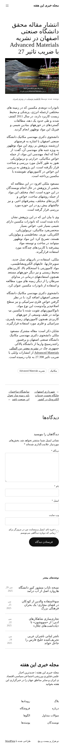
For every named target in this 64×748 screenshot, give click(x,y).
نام (56, 486)
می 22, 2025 (9, 622)
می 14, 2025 (9, 639)
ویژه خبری (18, 99)
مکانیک (53, 371)
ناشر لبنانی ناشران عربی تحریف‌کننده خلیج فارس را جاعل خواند (42, 639)
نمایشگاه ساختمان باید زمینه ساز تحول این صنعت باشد (18, 395)
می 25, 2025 (8, 604)
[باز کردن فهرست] (7, 6)
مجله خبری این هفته (46, 5)
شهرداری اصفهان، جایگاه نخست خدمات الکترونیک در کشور (46, 395)
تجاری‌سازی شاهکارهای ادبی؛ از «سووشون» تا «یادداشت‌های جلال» (44, 622)
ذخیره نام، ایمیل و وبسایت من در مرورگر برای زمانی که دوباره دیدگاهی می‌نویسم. (32, 531)
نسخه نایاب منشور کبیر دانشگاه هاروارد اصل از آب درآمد (39, 589)
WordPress (10, 741)
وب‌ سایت (54, 515)
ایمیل (55, 500)
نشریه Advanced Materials (32, 371)
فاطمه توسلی (33, 99)
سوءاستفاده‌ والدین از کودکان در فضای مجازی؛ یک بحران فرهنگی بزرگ (40, 605)
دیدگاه (55, 451)
